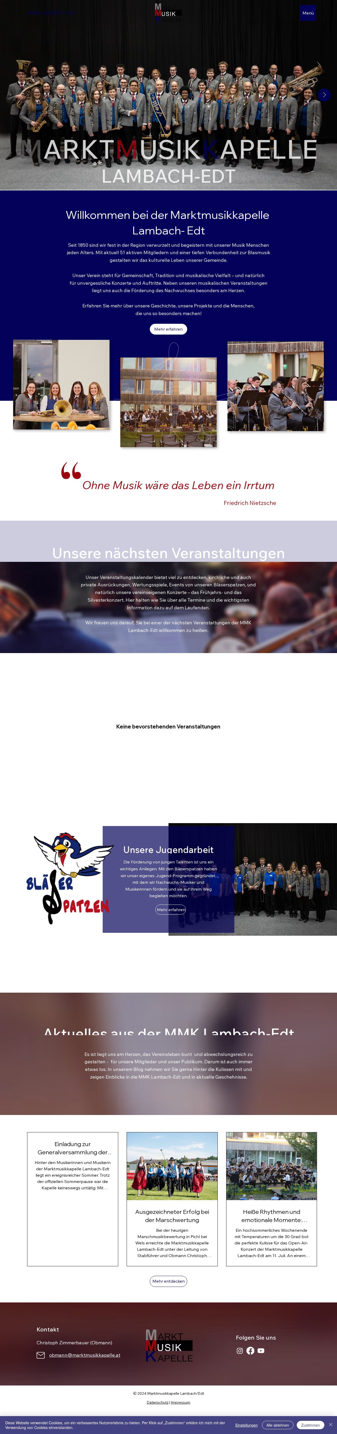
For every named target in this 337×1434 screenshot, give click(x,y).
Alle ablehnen (277, 1425)
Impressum (180, 1402)
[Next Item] (324, 95)
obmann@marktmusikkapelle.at (84, 1355)
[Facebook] (250, 1351)
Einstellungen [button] (246, 1425)
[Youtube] (261, 1351)
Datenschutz (157, 1402)
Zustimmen (310, 1425)
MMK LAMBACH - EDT (51, 12)
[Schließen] (331, 1425)
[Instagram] (240, 1351)
